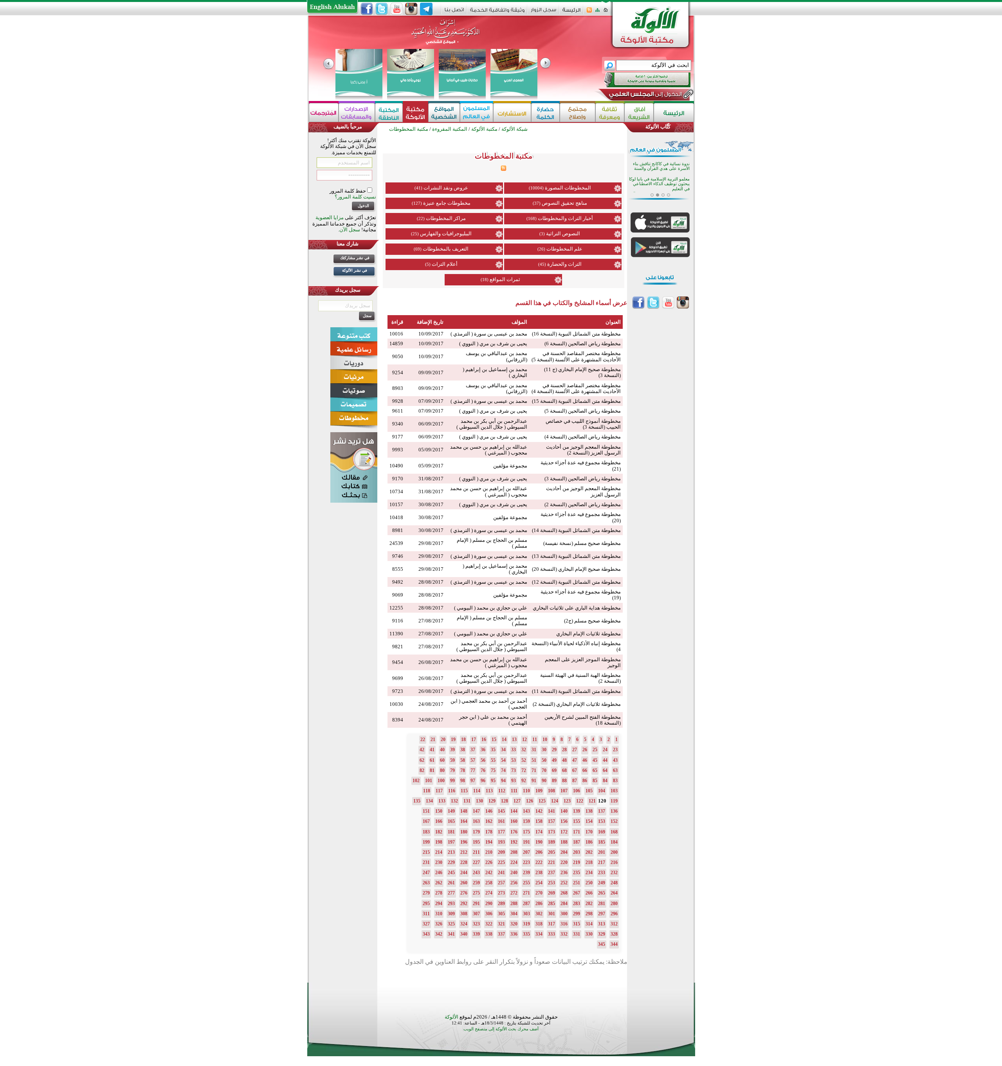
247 (426, 872)
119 (614, 801)
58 (462, 760)
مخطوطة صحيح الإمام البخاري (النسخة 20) (576, 569)
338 (488, 934)
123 (567, 801)
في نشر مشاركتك (354, 258)
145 (501, 811)
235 (576, 872)
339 (476, 934)
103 (614, 791)
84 (605, 780)
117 (439, 791)
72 (523, 770)
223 (526, 862)
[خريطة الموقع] (597, 12)
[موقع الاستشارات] (512, 112)
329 (601, 934)
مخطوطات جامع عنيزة (446, 203)
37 (472, 749)
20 (443, 739)
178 (488, 832)
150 (438, 811)
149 (451, 811)
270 (538, 893)
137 (601, 811)
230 (438, 862)
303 (526, 913)
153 (601, 821)
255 (526, 883)
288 (513, 903)
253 (551, 883)
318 (538, 924)
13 (514, 739)
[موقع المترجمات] (324, 112)
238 (538, 872)
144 (513, 811)
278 (438, 893)
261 (451, 883)
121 (592, 801)
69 (554, 770)
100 (441, 780)
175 (526, 832)
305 (501, 913)
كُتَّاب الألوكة (657, 127)
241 (501, 872)
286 (538, 903)
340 (463, 934)
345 (601, 944)
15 (494, 739)
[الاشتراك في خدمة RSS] (589, 12)
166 (438, 821)
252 (564, 883)
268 (564, 893)
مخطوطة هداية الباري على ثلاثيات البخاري (577, 608)
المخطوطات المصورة (568, 188)
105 (589, 791)
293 (451, 903)
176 (513, 832)
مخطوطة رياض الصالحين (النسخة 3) (582, 479)
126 (529, 801)
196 (463, 842)
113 (489, 791)
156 (564, 821)
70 (544, 770)
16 (483, 739)
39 (452, 749)
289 (501, 903)
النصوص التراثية (563, 233)
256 (513, 883)
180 (463, 832)
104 (601, 791)
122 (579, 801)
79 (452, 770)
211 (476, 852)
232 (614, 872)
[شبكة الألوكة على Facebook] (366, 9)
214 (438, 852)
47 (574, 760)
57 (472, 760)
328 (614, 934)
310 (438, 913)
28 (564, 749)
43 (615, 760)
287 (526, 903)
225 (501, 862)
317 (551, 924)
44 (605, 760)
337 (501, 934)
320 (513, 924)
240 (513, 872)
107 (564, 791)
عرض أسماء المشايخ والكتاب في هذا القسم (571, 302)
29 (554, 749)
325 (451, 924)
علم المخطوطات (564, 249)
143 (526, 811)
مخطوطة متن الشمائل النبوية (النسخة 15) (576, 401)
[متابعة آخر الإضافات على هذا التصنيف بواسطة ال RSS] (503, 169)
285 (551, 903)
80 (442, 770)
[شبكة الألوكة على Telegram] (426, 9)
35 (493, 749)
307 (476, 913)
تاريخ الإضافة (430, 322)
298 (589, 913)
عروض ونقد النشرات (446, 188)
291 (476, 903)
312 (614, 924)
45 (595, 760)
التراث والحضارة (564, 264)
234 (589, 872)
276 (463, 893)
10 (544, 739)
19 (453, 739)
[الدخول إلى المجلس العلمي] (645, 95)
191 (526, 842)
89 (554, 780)
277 (451, 893)
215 (426, 852)
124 (554, 801)
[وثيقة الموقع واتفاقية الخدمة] (497, 13)
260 (463, 883)
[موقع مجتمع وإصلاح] (577, 112)
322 (488, 924)
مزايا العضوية (329, 217)
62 (422, 760)
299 (576, 913)
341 (451, 934)
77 (472, 770)
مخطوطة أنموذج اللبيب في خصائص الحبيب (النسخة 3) (583, 424)
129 (492, 801)
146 (488, 811)
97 (472, 780)
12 (524, 739)
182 (438, 832)
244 (463, 872)
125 (542, 801)
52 (523, 760)
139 (576, 811)
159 (526, 821)
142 (538, 811)
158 (538, 821)
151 (426, 811)
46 (584, 760)
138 (589, 811)
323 (476, 924)
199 (426, 842)
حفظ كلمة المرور (348, 191)
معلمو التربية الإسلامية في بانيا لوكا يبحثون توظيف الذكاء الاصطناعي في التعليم (659, 182)
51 (534, 760)
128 (504, 801)
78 (462, 770)
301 (551, 913)
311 (426, 913)
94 (503, 780)
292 (463, 903)
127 (517, 801)
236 (564, 872)
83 (615, 780)
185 (601, 842)
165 (451, 821)
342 (438, 934)
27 (574, 749)
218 (589, 862)
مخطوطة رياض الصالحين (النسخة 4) (582, 437)
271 (526, 893)
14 (504, 739)
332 (564, 934)
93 (513, 780)
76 (483, 770)
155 (576, 821)
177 (501, 832)
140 (564, 811)
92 (523, 780)
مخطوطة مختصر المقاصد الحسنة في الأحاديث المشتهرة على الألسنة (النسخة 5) (576, 356)
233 (601, 872)
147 (476, 811)
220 (564, 862)
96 (483, 780)
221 (551, 862)
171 (576, 832)
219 (576, 862)
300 (564, 913)
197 (451, 842)
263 (426, 883)
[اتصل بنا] (454, 12)
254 (538, 883)
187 (576, 842)
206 (538, 852)
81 (432, 770)
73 (513, 770)
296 (614, 913)
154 (589, 821)
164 (463, 821)
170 (589, 832)
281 (601, 903)
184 (614, 842)
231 (426, 862)
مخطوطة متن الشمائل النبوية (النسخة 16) (576, 334)
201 (601, 852)
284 (564, 903)
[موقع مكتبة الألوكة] (415, 112)
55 (493, 760)
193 (501, 842)
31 (534, 749)
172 (564, 832)
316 (564, 924)
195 (476, 842)
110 (526, 791)
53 (513, 760)
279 (426, 893)
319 (526, 924)
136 (614, 811)
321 (501, 924)
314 (589, 924)
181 (451, 832)
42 (422, 749)
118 (426, 791)
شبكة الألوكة (514, 129)
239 (526, 872)
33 (513, 749)
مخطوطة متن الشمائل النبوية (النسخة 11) (576, 691)
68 (564, 770)
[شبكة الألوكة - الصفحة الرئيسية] (571, 13)
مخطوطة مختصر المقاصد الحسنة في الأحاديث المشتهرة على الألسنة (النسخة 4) (576, 388)
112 (501, 791)
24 (605, 749)
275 (476, 893)
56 (483, 760)
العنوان (613, 322)
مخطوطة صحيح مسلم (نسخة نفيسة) (582, 543)
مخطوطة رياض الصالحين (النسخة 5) (582, 411)
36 (483, 749)
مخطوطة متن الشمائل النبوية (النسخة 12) (576, 582)
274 (488, 893)
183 (426, 832)
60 (442, 760)
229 (451, 862)
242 (488, 872)
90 (544, 780)
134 (429, 801)
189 (551, 842)
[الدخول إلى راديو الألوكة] (640, 79)
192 (513, 842)
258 (488, 883)
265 (601, 893)
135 (416, 801)
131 (466, 801)
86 (584, 780)
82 (422, 770)
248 (614, 883)
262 (438, 883)
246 (438, 872)
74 (503, 770)
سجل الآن (349, 230)
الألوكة (451, 1017)
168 (614, 832)
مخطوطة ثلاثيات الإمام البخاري (588, 634)
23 (615, 749)
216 (614, 862)
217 (601, 862)
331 (576, 934)
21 (433, 739)
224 (513, 862)
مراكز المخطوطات (446, 218)
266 (589, 893)
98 (462, 780)
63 (615, 770)
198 (438, 842)
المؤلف (519, 322)
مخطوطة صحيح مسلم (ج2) (592, 621)
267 (576, 893)
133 (441, 801)
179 (476, 832)
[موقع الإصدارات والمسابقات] (357, 112)
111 (514, 791)
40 (442, 749)
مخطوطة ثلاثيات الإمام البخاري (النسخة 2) (577, 704)
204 (564, 852)
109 (538, 791)
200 (614, 852)
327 (426, 924)
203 (576, 852)
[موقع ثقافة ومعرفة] (609, 112)
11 (534, 739)
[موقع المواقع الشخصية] (444, 112)
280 (614, 903)
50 (544, 760)
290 (488, 903)
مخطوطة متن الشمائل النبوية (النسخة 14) (576, 530)
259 (476, 883)
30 (544, 749)
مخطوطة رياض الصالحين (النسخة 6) (582, 343)
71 (534, 770)
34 (503, 749)
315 (576, 924)
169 (601, 832)
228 (463, 862)
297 (601, 913)
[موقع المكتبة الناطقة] (389, 112)
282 (589, 903)
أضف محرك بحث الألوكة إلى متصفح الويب (501, 1029)
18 (463, 739)
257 (501, 883)
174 (538, 832)
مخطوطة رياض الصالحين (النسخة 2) (582, 504)
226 (488, 862)
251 (576, 883)
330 (589, 934)
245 (451, 872)
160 (513, 821)
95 (493, 780)
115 (464, 791)
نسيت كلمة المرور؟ (355, 197)
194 (488, 842)
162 (488, 821)
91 (534, 780)
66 (584, 770)
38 (462, 749)
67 (574, 770)
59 (452, 760)
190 (538, 842)
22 (422, 739)
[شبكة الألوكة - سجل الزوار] (543, 12)
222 (538, 862)
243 (476, 872)
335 (526, 934)
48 (564, 760)
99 (452, 780)
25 (595, 749)
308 (463, 913)
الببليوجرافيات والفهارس (446, 233)
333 (551, 934)
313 (601, 924)
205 (551, 852)
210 (488, 852)
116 (451, 791)
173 (551, 832)
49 (554, 760)
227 (476, 862)
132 (454, 801)
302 (538, 913)
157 (551, 821)
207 (526, 852)
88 (564, 780)
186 (589, 842)
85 (595, 780)
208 (513, 852)
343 (426, 934)
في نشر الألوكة (354, 270)
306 (488, 913)
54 (503, 760)
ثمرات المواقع (505, 279)
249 (601, 883)
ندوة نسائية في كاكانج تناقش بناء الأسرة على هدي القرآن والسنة (661, 163)
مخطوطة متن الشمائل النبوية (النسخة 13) (576, 556)
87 (574, 780)
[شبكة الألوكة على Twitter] (381, 9)
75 (493, 770)
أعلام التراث (445, 264)
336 (513, 934)
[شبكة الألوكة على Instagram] (411, 9)
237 (551, 872)
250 (589, 883)
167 (426, 821)
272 (513, 893)
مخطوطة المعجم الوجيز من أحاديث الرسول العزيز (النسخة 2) (583, 450)
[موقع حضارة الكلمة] (545, 112)
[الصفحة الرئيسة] (606, 12)
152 (614, 821)
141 (551, 811)
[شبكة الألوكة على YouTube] (396, 9)
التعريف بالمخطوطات (446, 249)
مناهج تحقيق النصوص (564, 203)
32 (523, 749)
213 (451, 852)
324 (463, 924)
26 (584, 749)
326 (438, 924)
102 (416, 780)
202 (589, 852)
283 (576, 903)
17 (473, 739)
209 (501, 852)
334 (538, 934)
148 (463, 811)
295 (426, 903)
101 (428, 780)
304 (513, 913)
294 (438, 903)
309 (451, 913)
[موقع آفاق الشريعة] (639, 112)
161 (501, 821)
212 (463, 852)
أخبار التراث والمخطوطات (565, 218)
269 (551, 893)
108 (551, 791)
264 (614, 893)
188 (564, 842)
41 (432, 749)
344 (614, 944)
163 (476, 821)
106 (576, 791)
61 (432, 760)
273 (501, 893)
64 (605, 770)
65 (595, 770)
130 (479, 801)
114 (476, 791)
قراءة (397, 322)
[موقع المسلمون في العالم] (476, 112)
